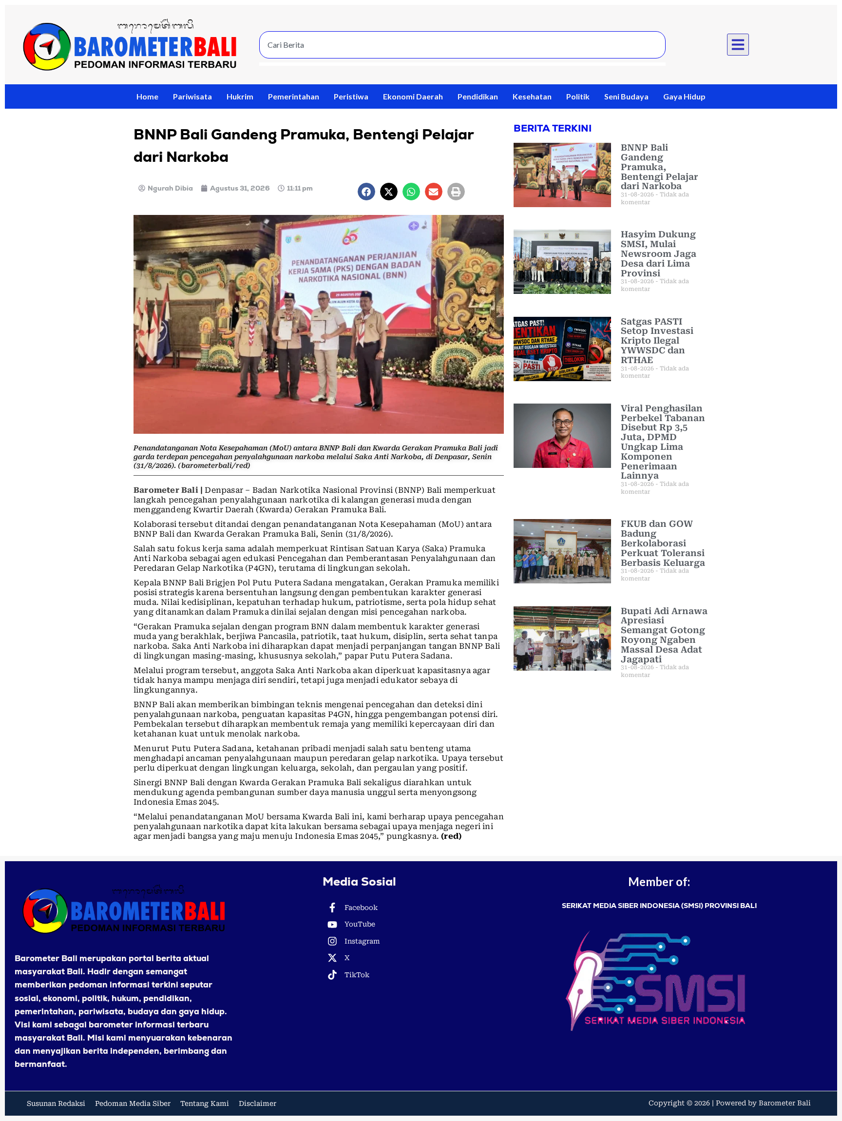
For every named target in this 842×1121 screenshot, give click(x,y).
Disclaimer (257, 1103)
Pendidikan (478, 96)
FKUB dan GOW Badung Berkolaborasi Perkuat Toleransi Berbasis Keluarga (663, 543)
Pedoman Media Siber (133, 1103)
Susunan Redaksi (56, 1103)
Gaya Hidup (684, 96)
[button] (738, 45)
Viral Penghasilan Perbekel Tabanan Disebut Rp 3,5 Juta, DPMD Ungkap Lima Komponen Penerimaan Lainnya (663, 442)
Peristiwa (351, 96)
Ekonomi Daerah (413, 96)
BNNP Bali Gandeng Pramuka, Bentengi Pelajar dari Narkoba (659, 166)
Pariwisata (192, 96)
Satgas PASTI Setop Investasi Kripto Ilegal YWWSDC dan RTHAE (657, 340)
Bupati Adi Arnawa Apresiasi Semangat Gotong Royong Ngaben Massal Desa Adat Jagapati (664, 635)
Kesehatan (532, 96)
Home (147, 96)
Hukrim (240, 96)
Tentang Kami (204, 1103)
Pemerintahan (293, 96)
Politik (578, 96)
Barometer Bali (166, 490)
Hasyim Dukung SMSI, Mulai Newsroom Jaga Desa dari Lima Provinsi (658, 253)
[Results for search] (462, 64)
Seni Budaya (626, 96)
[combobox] (462, 44)
